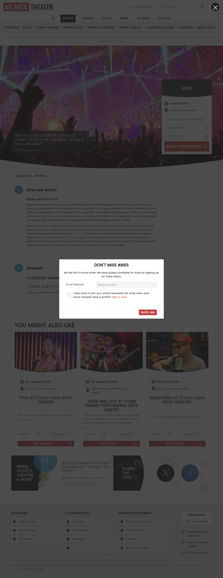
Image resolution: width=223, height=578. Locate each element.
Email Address (75, 284)
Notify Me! (148, 312)
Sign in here (119, 297)
